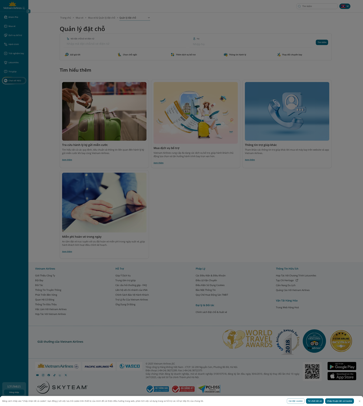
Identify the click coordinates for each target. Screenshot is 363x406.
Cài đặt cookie (296, 401)
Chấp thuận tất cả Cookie (339, 401)
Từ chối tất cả (315, 401)
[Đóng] (359, 401)
